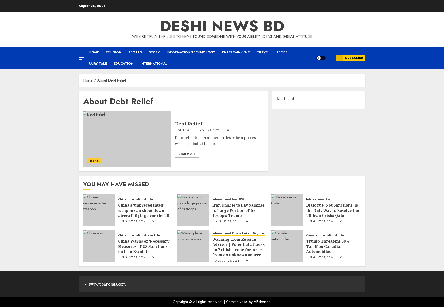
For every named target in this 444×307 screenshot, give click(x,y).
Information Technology (191, 52)
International (153, 63)
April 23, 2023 (209, 130)
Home (94, 52)
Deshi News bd (222, 26)
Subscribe (354, 57)
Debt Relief (188, 124)
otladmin (185, 130)
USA (150, 199)
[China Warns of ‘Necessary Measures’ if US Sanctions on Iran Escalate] (99, 246)
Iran (235, 199)
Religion (113, 52)
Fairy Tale (98, 63)
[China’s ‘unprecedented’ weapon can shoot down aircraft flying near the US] (99, 210)
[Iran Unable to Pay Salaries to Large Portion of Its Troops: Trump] (193, 210)
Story (154, 52)
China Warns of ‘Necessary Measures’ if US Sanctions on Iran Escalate (143, 246)
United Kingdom (253, 233)
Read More (187, 154)
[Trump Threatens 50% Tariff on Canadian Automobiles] (287, 246)
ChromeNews (237, 301)
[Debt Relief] (127, 139)
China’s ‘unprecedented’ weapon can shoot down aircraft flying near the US (143, 210)
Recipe (281, 52)
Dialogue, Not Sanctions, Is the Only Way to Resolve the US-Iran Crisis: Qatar (332, 210)
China (122, 199)
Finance (94, 161)
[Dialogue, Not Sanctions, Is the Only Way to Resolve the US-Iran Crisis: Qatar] (287, 210)
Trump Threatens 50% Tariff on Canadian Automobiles (327, 246)
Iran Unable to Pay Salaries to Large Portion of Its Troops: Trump (238, 210)
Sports (135, 52)
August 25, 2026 (133, 222)
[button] (331, 57)
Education (123, 63)
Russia (236, 233)
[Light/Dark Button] (321, 58)
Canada (312, 235)
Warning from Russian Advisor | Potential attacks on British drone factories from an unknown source (238, 247)
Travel (263, 52)
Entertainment (236, 52)
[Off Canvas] (81, 58)
